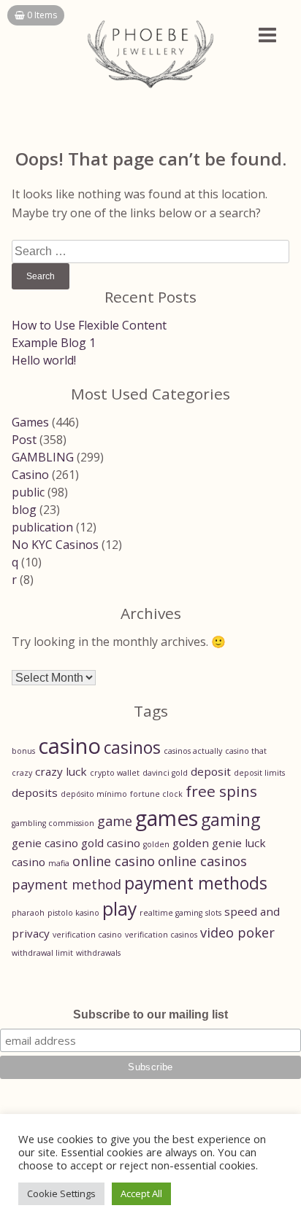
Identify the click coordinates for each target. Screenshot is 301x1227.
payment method (66, 884)
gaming (230, 820)
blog (24, 510)
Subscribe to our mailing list (150, 1014)
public (28, 492)
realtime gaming (171, 913)
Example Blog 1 (54, 343)
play (119, 909)
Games (30, 422)
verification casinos (161, 935)
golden (156, 844)
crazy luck (61, 771)
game (114, 821)
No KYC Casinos (55, 545)
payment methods (195, 883)
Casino (30, 475)
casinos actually (193, 751)
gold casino (110, 842)
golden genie (207, 842)
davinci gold (165, 773)
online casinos (202, 861)
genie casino (45, 842)
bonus (23, 751)
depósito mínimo (94, 794)
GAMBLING (43, 457)
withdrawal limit (42, 953)
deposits (35, 792)
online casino (113, 861)
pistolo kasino (73, 913)
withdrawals (98, 953)
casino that (246, 751)
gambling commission (53, 823)
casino (69, 745)
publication (42, 527)
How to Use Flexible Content (89, 325)
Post (24, 440)
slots (213, 913)
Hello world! (44, 360)
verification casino (87, 935)
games (166, 818)
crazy (22, 773)
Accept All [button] (141, 1193)
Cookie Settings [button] (61, 1193)
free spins (221, 791)
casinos (132, 747)
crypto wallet (115, 773)
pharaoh (28, 913)
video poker (237, 932)
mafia (58, 863)
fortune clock (156, 794)
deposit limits (259, 773)
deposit (211, 771)
